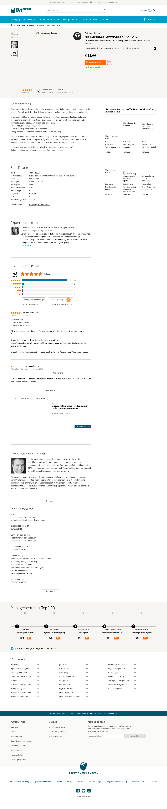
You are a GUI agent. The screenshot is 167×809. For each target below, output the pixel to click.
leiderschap (64, 668)
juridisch (62, 665)
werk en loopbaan (115, 688)
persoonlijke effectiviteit (118, 665)
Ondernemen (44, 205)
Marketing (32, 25)
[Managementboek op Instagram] (89, 790)
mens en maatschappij (68, 676)
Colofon (59, 782)
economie (15, 680)
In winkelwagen (95, 62)
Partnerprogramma (19, 760)
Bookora (32, 194)
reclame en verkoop (116, 676)
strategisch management (118, 680)
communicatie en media (21, 676)
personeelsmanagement (69, 696)
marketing (63, 672)
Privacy (69, 782)
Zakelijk (53, 722)
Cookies (80, 782)
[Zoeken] (105, 10)
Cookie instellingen (95, 782)
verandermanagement (117, 684)
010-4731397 (151, 19)
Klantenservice (18, 722)
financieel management (21, 684)
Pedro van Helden (92, 33)
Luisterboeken (20, 25)
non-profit (63, 680)
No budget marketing (65, 176)
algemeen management (21, 668)
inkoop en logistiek (18, 688)
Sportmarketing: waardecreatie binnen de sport (129, 189)
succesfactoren (35, 176)
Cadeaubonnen (55, 736)
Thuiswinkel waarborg (20, 782)
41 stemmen (26, 92)
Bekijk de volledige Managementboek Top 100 (35, 648)
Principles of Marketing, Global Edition (149, 147)
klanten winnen (48, 176)
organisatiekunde (66, 688)
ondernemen (64, 684)
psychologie (113, 672)
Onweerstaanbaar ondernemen (49, 25)
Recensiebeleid (17, 755)
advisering (15, 665)
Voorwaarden (16, 736)
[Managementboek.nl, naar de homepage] (21, 13)
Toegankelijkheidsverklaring (117, 782)
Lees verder (25, 245)
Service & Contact (138, 782)
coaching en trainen (19, 672)
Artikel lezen (81, 426)
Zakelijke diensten (57, 727)
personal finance (66, 692)
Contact (14, 732)
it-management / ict (19, 696)
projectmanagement (116, 668)
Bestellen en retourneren (21, 741)
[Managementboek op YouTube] (83, 790)
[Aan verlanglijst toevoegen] (109, 62)
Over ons (14, 727)
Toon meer (49, 390)
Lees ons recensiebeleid (30, 304)
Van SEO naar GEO (112, 147)
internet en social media (21, 692)
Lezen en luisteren (18, 746)
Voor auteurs (16, 750)
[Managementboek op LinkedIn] (78, 790)
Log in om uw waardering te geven (61, 304)
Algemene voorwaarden (42, 782)
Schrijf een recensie (32, 300)
